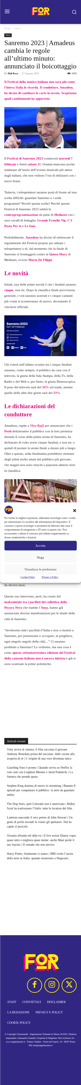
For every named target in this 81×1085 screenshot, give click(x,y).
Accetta (40, 545)
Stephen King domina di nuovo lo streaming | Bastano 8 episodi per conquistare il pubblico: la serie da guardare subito (41, 790)
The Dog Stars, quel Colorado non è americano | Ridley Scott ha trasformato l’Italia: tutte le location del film (41, 806)
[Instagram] (51, 985)
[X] (69, 985)
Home (7, 28)
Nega (40, 557)
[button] (74, 510)
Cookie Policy (28, 576)
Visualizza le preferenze (40, 569)
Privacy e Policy (50, 576)
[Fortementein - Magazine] (40, 12)
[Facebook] (34, 985)
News (18, 28)
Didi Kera (13, 73)
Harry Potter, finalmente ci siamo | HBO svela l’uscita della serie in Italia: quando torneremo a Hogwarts (40, 856)
